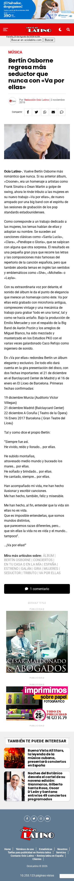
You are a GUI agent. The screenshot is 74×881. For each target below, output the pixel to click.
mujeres (51, 568)
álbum (48, 555)
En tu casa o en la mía (23, 564)
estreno (11, 568)
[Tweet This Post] (36, 112)
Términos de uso (25, 849)
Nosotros (62, 849)
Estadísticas (45, 849)
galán (26, 568)
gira (37, 568)
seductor (12, 573)
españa (50, 564)
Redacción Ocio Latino (36, 99)
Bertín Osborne (17, 560)
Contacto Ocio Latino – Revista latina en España (37, 855)
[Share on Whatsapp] (45, 112)
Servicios (61, 852)
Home (7, 849)
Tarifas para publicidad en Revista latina (29, 852)
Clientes (36, 859)
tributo (30, 573)
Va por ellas (50, 573)
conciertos (43, 560)
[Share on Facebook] (28, 112)
